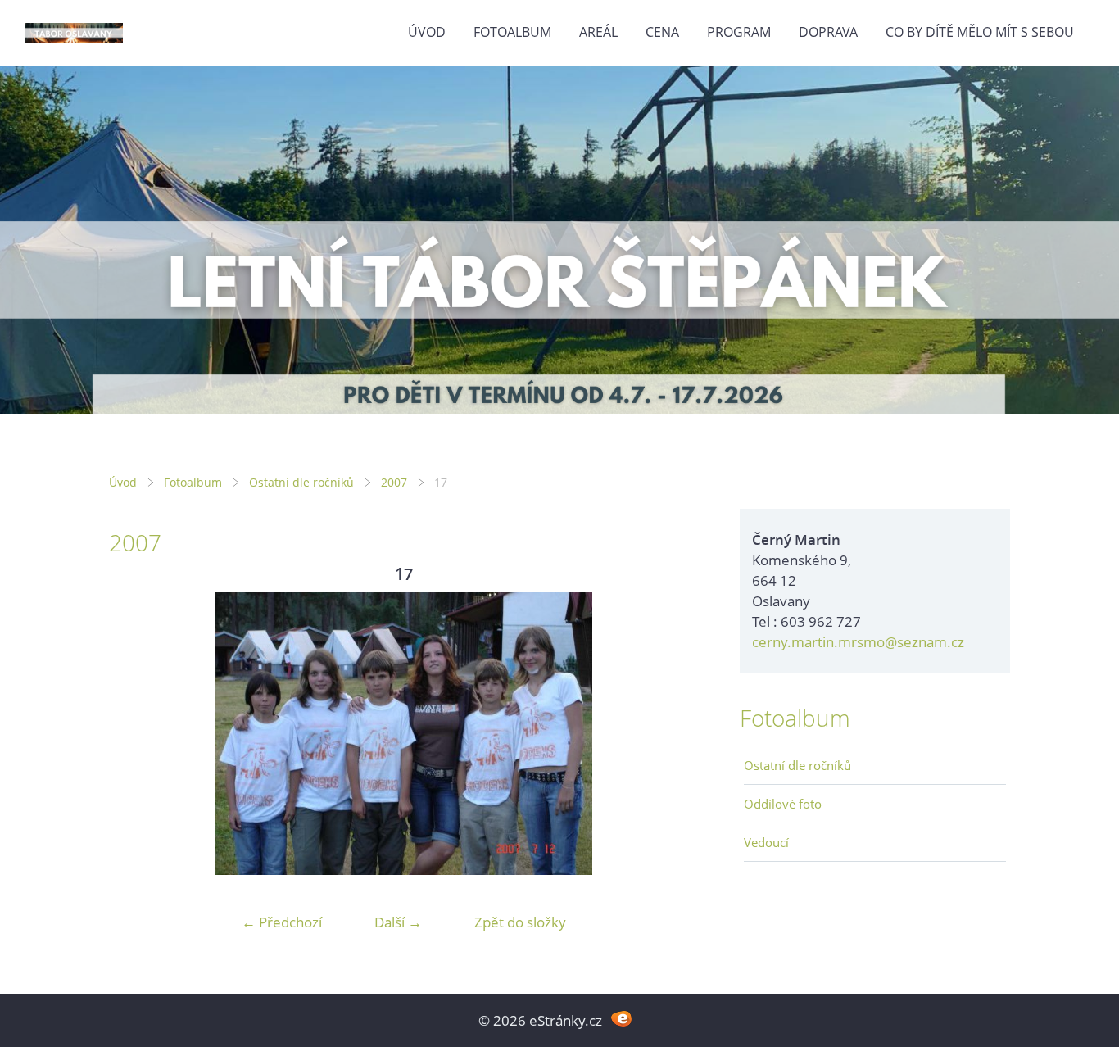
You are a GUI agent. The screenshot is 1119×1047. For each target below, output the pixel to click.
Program (739, 32)
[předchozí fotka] (135, 733)
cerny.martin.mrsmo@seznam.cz (858, 641)
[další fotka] (672, 733)
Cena (662, 32)
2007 (394, 482)
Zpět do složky (520, 922)
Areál (598, 32)
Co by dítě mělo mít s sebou (980, 32)
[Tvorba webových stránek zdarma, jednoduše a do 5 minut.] (621, 1018)
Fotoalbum (512, 32)
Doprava (828, 32)
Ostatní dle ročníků (301, 482)
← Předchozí (282, 922)
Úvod (427, 32)
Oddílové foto (783, 803)
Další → (398, 922)
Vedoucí (766, 842)
